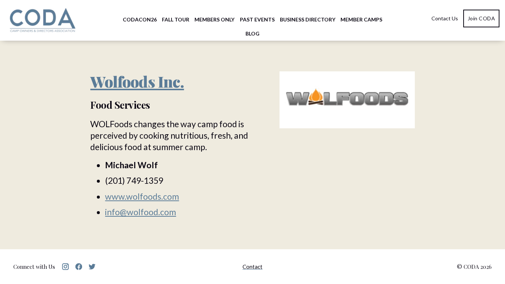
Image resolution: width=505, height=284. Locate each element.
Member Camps (361, 19)
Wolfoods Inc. (137, 81)
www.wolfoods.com (142, 196)
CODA (42, 20)
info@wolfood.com (140, 212)
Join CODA (481, 18)
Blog (252, 33)
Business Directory (307, 19)
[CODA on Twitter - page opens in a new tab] (92, 266)
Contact (252, 267)
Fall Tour (175, 19)
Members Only (214, 19)
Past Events (257, 19)
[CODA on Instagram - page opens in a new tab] (65, 266)
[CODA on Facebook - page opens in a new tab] (78, 266)
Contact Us (444, 18)
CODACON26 (140, 19)
